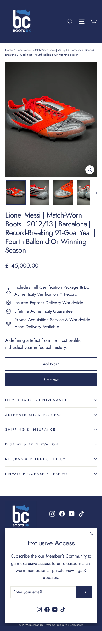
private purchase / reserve (36, 473)
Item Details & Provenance (36, 399)
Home (9, 50)
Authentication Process (33, 414)
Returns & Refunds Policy (35, 459)
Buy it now (51, 379)
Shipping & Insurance (30, 429)
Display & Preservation (32, 444)
